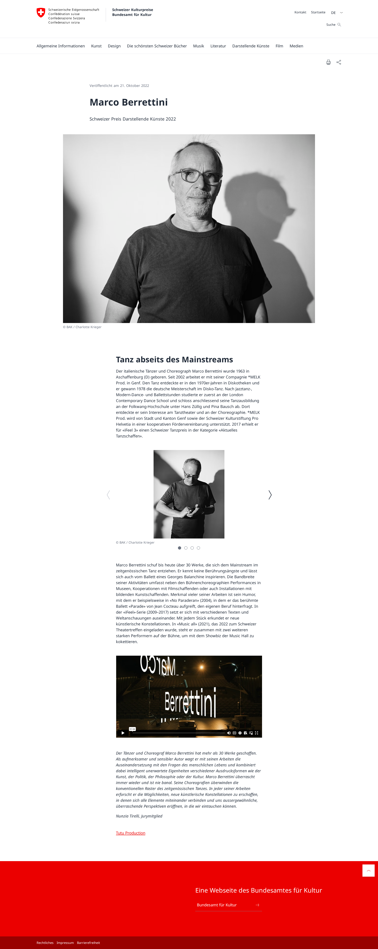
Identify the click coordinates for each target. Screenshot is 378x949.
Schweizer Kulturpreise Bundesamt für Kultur (133, 12)
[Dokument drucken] (328, 62)
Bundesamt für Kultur (217, 905)
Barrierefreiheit (88, 943)
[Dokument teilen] (339, 62)
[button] (60, 46)
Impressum (65, 943)
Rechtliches (45, 943)
